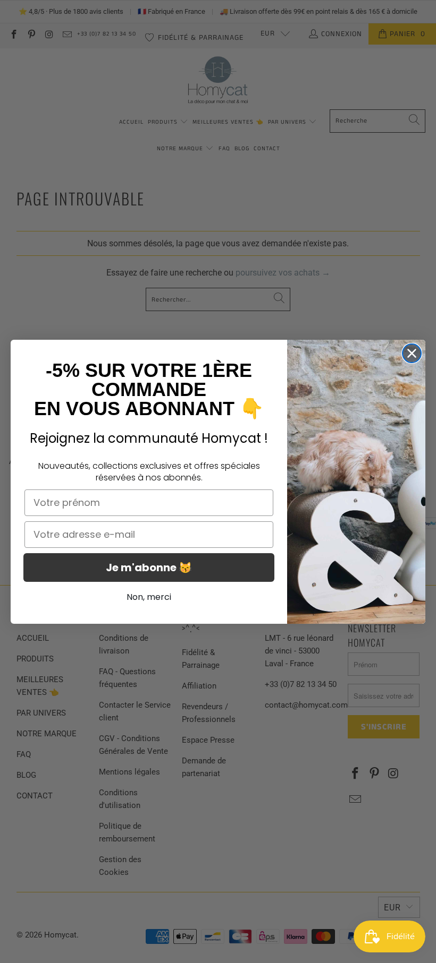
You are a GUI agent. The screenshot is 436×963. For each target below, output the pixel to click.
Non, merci (149, 597)
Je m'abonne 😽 (149, 567)
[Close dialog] (412, 353)
